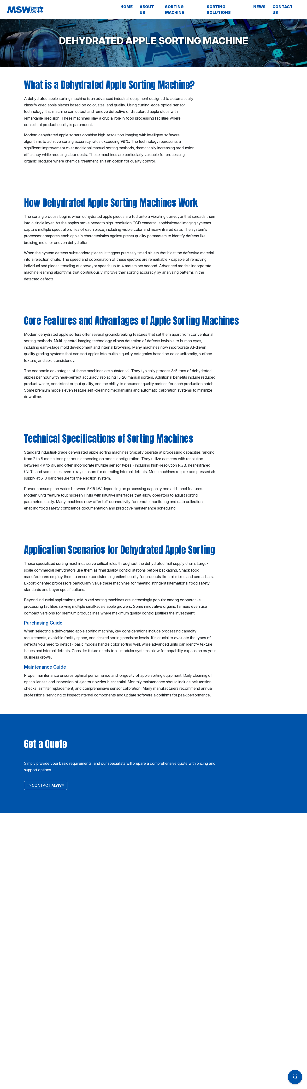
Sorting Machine (174, 9)
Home (126, 6)
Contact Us (282, 9)
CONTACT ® (47, 785)
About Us (147, 9)
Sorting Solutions (219, 9)
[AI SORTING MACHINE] (62, 9)
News (259, 6)
